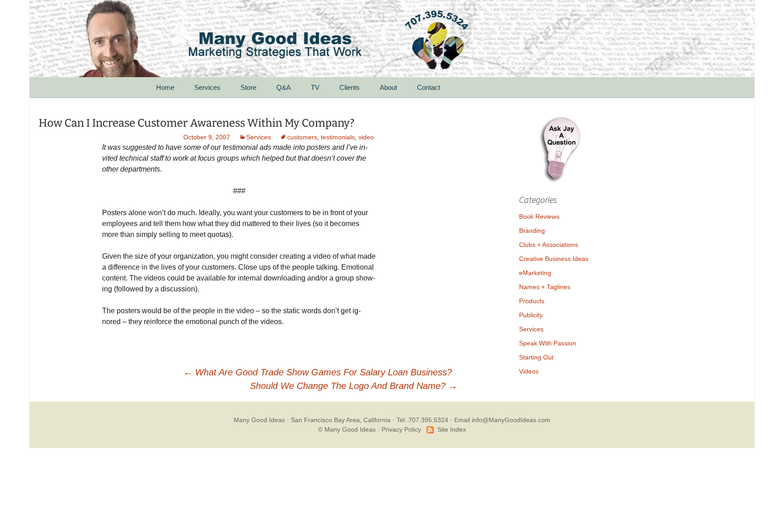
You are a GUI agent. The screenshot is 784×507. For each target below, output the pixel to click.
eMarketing (535, 272)
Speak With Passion (547, 343)
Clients (349, 87)
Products (531, 301)
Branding (532, 230)
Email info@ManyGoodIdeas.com (502, 419)
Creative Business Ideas (553, 258)
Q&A (283, 87)
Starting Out (536, 357)
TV (315, 87)
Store (248, 87)
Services (207, 87)
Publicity (531, 315)
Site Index (451, 429)
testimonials (338, 137)
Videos (529, 371)
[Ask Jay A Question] (560, 148)
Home (165, 87)
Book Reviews (539, 216)
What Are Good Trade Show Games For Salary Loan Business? (317, 372)
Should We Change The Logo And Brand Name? (353, 386)
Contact (428, 87)
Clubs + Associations (548, 244)
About (388, 87)
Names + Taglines (544, 286)
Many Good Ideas (259, 419)
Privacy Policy (401, 429)
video (366, 137)
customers (302, 137)
